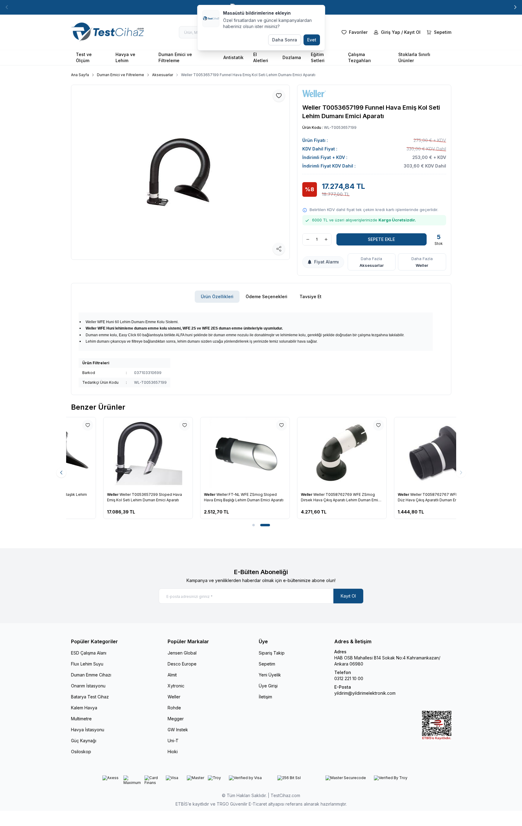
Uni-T (173, 740)
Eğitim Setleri (318, 57)
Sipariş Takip (272, 652)
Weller (422, 265)
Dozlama (291, 57)
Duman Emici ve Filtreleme (175, 57)
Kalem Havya (84, 707)
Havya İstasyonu (87, 729)
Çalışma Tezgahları (359, 57)
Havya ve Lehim (125, 57)
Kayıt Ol (348, 595)
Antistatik (233, 57)
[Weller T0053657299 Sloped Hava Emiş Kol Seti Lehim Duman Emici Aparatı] (115, 453)
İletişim (265, 696)
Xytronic (176, 685)
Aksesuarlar (162, 74)
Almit (172, 674)
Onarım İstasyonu (88, 685)
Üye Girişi (268, 685)
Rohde (174, 707)
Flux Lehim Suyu (87, 663)
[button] (6, 7)
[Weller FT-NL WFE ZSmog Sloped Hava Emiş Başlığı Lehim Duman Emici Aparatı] (212, 453)
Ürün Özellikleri (217, 296)
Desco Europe (182, 663)
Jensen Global (182, 652)
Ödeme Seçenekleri (266, 296)
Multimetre (81, 718)
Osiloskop (81, 751)
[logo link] (107, 32)
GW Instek (178, 729)
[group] (180, 172)
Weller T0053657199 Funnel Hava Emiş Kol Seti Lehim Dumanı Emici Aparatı (248, 74)
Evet (311, 39)
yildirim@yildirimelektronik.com (365, 693)
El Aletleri (260, 57)
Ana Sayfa (80, 74)
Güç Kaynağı (83, 740)
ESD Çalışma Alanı (88, 652)
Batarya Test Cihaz (90, 696)
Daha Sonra (284, 39)
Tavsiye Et (310, 296)
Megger (176, 718)
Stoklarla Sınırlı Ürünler (414, 57)
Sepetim (267, 663)
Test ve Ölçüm (84, 57)
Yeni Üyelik (270, 674)
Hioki (173, 751)
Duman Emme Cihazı (91, 674)
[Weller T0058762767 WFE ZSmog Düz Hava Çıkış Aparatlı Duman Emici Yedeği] (406, 453)
